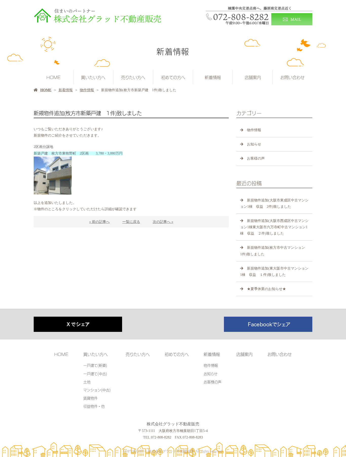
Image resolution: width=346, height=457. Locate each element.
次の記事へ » (163, 222)
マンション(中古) (97, 389)
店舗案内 (253, 77)
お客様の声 (256, 158)
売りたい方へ (133, 77)
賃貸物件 (90, 398)
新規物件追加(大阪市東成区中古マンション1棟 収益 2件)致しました (274, 203)
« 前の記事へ (99, 222)
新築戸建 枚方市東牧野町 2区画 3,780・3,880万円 (78, 153)
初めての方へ (173, 77)
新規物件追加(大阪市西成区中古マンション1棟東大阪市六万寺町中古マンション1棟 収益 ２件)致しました (274, 227)
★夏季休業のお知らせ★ (266, 289)
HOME (53, 77)
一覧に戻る (131, 222)
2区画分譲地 (43, 147)
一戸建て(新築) (95, 365)
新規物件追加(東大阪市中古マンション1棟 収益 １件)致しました (274, 271)
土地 (86, 381)
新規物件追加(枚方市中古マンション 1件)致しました (274, 251)
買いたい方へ (93, 77)
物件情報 (87, 90)
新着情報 (213, 77)
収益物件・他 (94, 406)
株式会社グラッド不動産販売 (173, 424)
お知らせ (254, 144)
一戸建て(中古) (95, 373)
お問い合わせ (292, 77)
